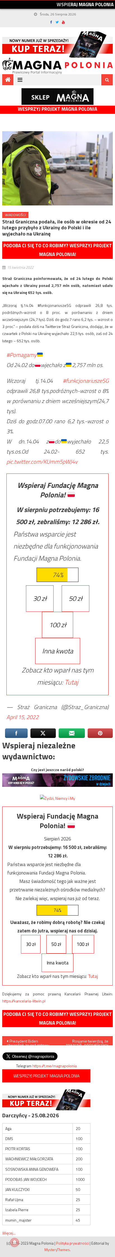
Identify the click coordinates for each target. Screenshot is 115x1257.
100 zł (57, 625)
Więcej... (9, 1233)
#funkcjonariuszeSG (86, 380)
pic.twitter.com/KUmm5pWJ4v (42, 461)
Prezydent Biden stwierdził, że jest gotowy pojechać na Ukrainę (28, 1041)
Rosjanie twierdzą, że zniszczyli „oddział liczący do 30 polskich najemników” (87, 1041)
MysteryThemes (57, 1250)
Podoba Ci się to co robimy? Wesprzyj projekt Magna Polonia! (57, 250)
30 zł (40, 598)
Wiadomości (15, 215)
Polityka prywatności (72, 1243)
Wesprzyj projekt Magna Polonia (57, 109)
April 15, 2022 (22, 717)
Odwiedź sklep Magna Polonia (57, 96)
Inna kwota (57, 651)
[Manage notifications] (14, 1242)
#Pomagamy (21, 354)
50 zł (75, 598)
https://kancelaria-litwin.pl (23, 1001)
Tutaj (71, 682)
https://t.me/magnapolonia (54, 1066)
